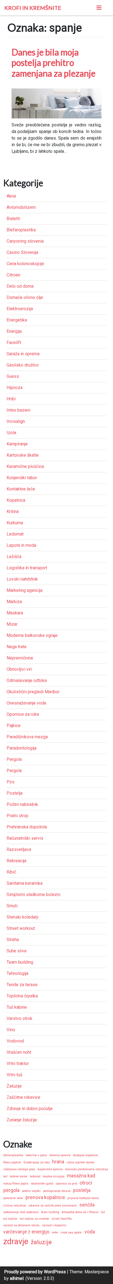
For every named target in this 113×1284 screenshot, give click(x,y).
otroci (86, 1183)
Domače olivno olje (25, 297)
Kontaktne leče (21, 489)
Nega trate (17, 646)
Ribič (11, 872)
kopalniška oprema (50, 1169)
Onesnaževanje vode (26, 703)
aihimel (17, 1278)
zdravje (15, 1241)
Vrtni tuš (14, 1074)
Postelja (14, 793)
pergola (11, 1190)
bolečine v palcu (36, 1155)
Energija (14, 331)
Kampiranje (17, 444)
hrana (58, 1161)
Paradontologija (21, 748)
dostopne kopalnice (85, 1155)
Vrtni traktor (18, 1063)
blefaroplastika (13, 1155)
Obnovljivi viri (19, 669)
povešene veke (13, 1198)
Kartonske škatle (23, 455)
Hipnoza (14, 387)
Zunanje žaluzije (22, 1119)
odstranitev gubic (42, 1183)
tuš (103, 1212)
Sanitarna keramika (25, 883)
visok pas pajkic (71, 1232)
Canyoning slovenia (25, 241)
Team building (20, 962)
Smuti (12, 905)
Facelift (14, 342)
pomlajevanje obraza (56, 1191)
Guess (13, 376)
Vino (11, 1029)
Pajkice (14, 725)
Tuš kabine (17, 1007)
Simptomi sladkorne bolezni (33, 894)
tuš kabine (10, 1219)
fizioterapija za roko (37, 1162)
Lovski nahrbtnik (22, 579)
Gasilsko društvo (23, 365)
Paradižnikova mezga (27, 736)
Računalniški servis (25, 838)
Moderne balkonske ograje (32, 635)
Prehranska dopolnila (27, 827)
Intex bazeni (18, 410)
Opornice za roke (23, 714)
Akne (11, 196)
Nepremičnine (20, 658)
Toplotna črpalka (22, 996)
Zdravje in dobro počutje (30, 1108)
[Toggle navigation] (99, 7)
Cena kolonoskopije (25, 263)
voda (89, 1232)
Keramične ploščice (25, 466)
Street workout (21, 928)
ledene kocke (18, 1176)
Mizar (12, 624)
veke (55, 1232)
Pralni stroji (17, 815)
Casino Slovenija (22, 252)
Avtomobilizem (21, 207)
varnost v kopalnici (54, 1225)
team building (50, 1212)
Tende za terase (22, 984)
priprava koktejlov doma (83, 1198)
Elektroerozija (20, 308)
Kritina (13, 511)
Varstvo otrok (19, 1018)
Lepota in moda (21, 545)
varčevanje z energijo (26, 1232)
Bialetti (13, 218)
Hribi (11, 398)
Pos (11, 781)
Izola (11, 432)
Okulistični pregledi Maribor (33, 691)
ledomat (35, 1176)
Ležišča (14, 556)
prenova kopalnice (45, 1197)
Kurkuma (15, 522)
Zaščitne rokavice (23, 1097)
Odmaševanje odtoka (27, 680)
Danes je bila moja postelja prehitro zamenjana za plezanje (53, 63)
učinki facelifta (62, 1219)
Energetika (17, 320)
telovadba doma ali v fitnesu (80, 1212)
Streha (13, 939)
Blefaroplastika (21, 229)
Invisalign (16, 421)
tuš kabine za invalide (34, 1219)
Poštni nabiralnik (22, 804)
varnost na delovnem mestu (21, 1225)
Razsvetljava (19, 849)
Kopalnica (16, 500)
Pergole (14, 770)
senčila (87, 1205)
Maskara (15, 612)
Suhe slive (17, 950)
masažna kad (81, 1175)
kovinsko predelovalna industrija (86, 1169)
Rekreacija (16, 860)
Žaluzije (14, 1086)
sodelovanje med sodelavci (21, 1212)
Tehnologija (17, 973)
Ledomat (15, 534)
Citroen (13, 275)
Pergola (14, 759)
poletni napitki (31, 1191)
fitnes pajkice (12, 1162)
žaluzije (41, 1242)
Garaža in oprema (23, 353)
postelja (82, 1190)
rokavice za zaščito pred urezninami (53, 1205)
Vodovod (15, 1041)
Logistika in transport (27, 567)
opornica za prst (66, 1183)
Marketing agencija (25, 590)
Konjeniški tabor (22, 477)
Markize (14, 601)
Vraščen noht (19, 1052)
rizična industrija (14, 1205)
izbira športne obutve (80, 1162)
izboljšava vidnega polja (19, 1169)
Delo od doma (20, 286)
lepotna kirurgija (53, 1176)
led (5, 1176)
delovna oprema (60, 1155)
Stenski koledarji (22, 917)
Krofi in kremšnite (32, 7)
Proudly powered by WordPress (35, 1271)
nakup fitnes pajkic (16, 1183)
